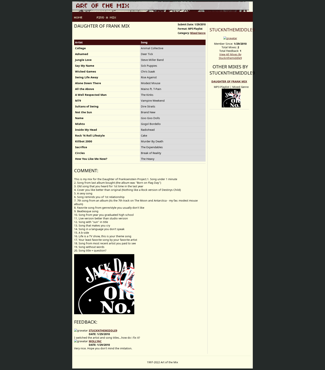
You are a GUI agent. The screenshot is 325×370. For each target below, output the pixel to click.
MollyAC (95, 341)
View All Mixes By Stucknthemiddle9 (230, 56)
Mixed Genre (198, 33)
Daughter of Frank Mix (229, 81)
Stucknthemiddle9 (232, 29)
